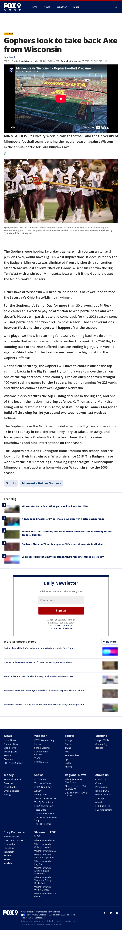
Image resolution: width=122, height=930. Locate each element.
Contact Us (101, 779)
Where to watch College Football (42, 845)
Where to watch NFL (45, 840)
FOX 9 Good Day (43, 786)
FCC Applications (103, 809)
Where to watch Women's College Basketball (43, 880)
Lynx (67, 759)
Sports (15, 61)
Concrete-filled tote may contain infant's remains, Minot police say (63, 556)
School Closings (42, 747)
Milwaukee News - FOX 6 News (74, 781)
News (8, 736)
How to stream (11, 836)
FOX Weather (41, 761)
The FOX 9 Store (42, 823)
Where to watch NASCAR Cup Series (44, 856)
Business (8, 783)
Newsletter (9, 844)
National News (11, 743)
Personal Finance (12, 779)
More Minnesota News (20, 641)
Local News (10, 740)
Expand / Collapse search (116, 6)
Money (9, 775)
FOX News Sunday (13, 762)
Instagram (9, 851)
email (116, 912)
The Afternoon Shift (44, 813)
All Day (37, 790)
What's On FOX (103, 794)
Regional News (75, 775)
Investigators (10, 751)
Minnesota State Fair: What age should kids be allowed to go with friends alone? (44, 690)
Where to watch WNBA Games (42, 888)
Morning (101, 736)
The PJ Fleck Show (43, 802)
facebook (104, 912)
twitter (110, 912)
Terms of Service (63, 628)
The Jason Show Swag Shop (45, 819)
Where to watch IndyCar (42, 863)
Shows (38, 775)
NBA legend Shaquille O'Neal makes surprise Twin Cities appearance (63, 518)
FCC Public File (102, 805)
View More (110, 641)
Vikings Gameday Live (45, 798)
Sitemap (99, 798)
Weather (40, 736)
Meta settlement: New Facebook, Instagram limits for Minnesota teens (39, 676)
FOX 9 (6, 61)
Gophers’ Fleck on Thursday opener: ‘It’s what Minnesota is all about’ (63, 544)
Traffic (37, 758)
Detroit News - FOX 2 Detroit (76, 794)
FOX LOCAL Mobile (14, 840)
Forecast (38, 743)
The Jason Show (42, 783)
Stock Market (10, 786)
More (76, 6)
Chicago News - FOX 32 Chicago (75, 787)
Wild (67, 751)
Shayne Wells (102, 740)
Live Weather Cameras (41, 753)
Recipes (99, 747)
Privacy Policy (64, 625)
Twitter (7, 855)
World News (10, 747)
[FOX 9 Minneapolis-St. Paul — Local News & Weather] (14, 7)
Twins (68, 747)
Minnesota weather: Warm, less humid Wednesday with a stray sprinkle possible (44, 704)
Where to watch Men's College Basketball (42, 870)
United (68, 762)
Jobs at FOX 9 (102, 790)
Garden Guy (101, 743)
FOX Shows (40, 779)
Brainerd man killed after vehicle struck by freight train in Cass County (39, 648)
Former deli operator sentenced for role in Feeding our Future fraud (38, 662)
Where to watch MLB (45, 850)
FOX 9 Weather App (44, 740)
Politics (7, 755)
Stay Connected (15, 832)
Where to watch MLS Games (45, 895)
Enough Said (40, 794)
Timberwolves (72, 755)
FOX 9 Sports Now (43, 805)
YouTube (8, 863)
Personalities (101, 786)
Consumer (9, 759)
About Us (101, 775)
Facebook (9, 847)
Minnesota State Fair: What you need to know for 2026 (55, 506)
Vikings (68, 740)
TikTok (7, 859)
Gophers (69, 743)
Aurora (68, 766)
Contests (100, 783)
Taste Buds (40, 809)
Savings (8, 794)
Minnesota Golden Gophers (41, 483)
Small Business (11, 790)
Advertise (100, 802)
